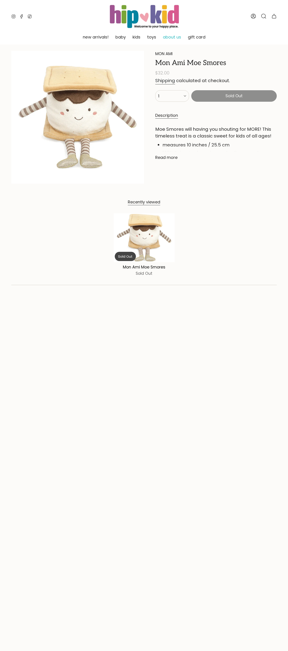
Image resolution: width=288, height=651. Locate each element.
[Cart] (274, 16)
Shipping (165, 80)
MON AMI (164, 53)
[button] (95, 37)
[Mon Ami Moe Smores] (144, 237)
